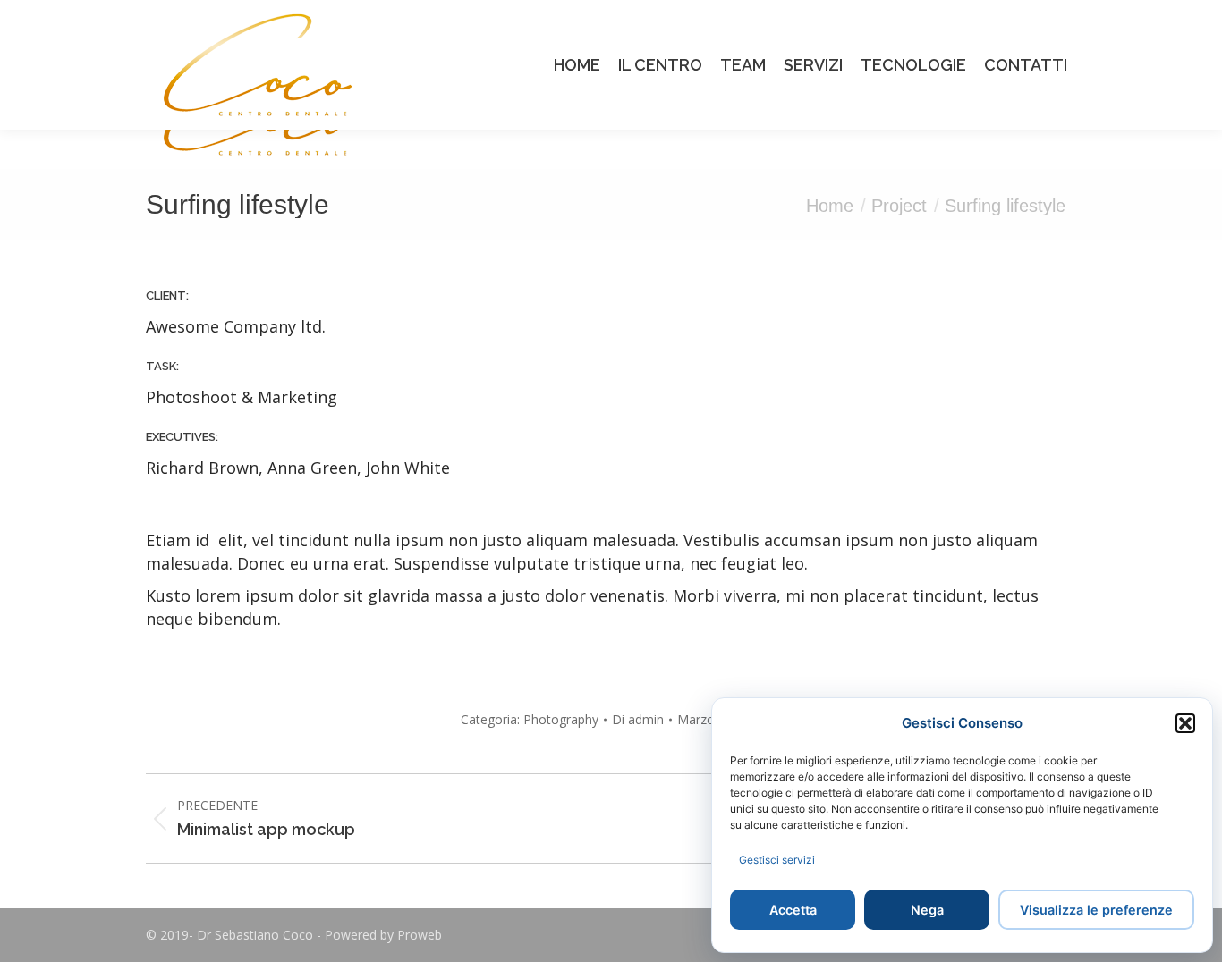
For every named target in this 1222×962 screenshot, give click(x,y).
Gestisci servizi (777, 859)
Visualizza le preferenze (1096, 909)
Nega (927, 909)
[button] (1185, 723)
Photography (560, 719)
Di (638, 719)
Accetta (793, 909)
